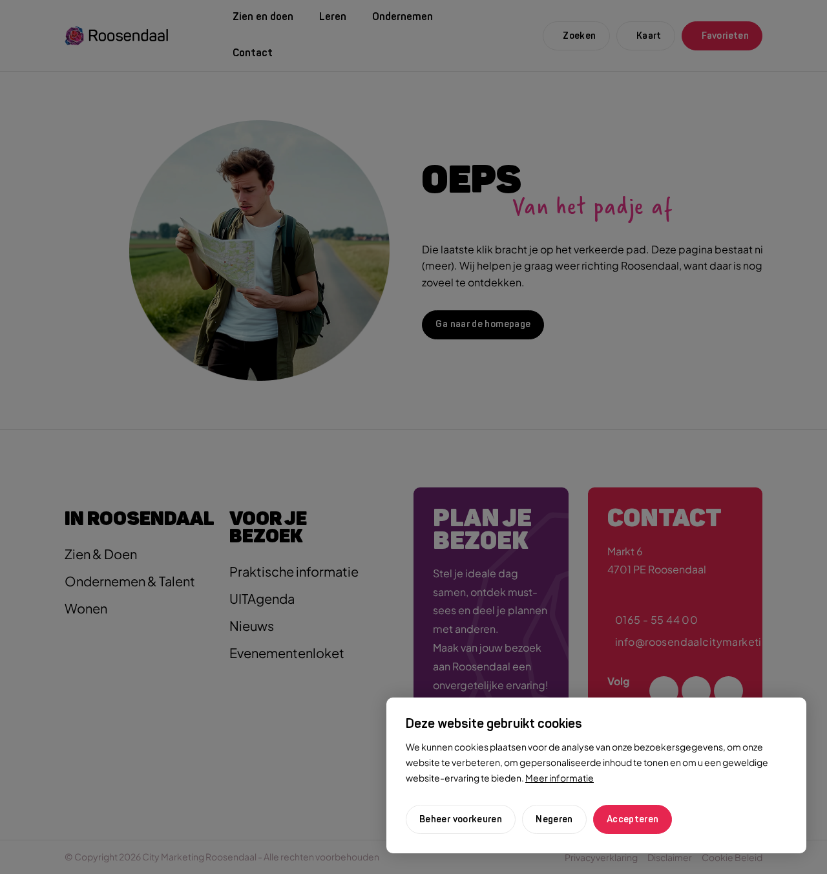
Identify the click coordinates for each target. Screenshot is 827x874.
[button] (554, 819)
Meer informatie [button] (559, 777)
